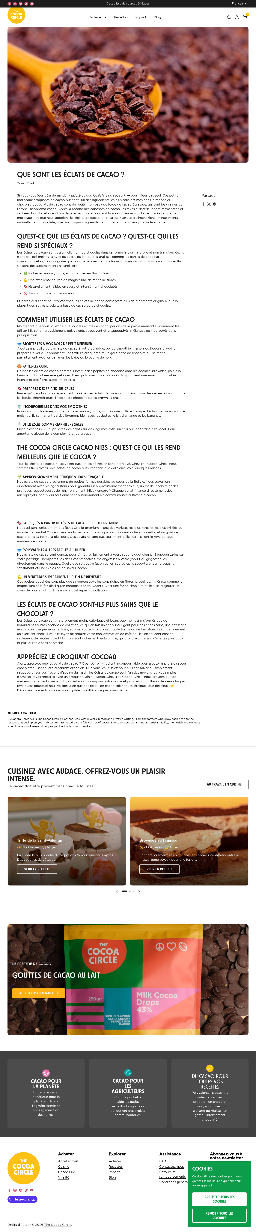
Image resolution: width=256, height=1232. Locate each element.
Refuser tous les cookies (220, 1215)
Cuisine (63, 1166)
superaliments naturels (53, 265)
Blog (112, 1177)
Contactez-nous (171, 1166)
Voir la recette (37, 869)
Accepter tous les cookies (219, 1198)
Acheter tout (68, 1161)
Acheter (115, 1161)
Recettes (116, 1166)
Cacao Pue (66, 1172)
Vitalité (63, 1177)
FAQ (162, 1161)
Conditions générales (175, 1182)
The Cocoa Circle (57, 1224)
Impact (114, 1172)
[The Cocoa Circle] (16, 16)
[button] (245, 17)
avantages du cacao (131, 261)
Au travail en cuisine (224, 784)
